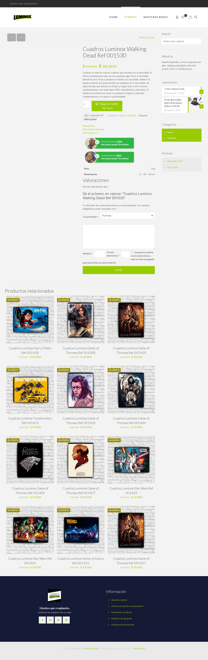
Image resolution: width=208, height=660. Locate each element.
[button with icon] (42, 620)
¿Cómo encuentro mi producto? (127, 606)
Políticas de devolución (123, 624)
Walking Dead (90, 119)
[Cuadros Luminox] (23, 17)
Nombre (87, 253)
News (170, 132)
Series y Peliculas (127, 115)
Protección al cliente (121, 612)
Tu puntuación (91, 216)
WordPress (139, 648)
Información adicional (93, 129)
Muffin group (91, 648)
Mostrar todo (147, 37)
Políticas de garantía (121, 618)
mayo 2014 (172, 167)
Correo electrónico (113, 254)
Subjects (171, 138)
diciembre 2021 (175, 161)
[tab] (119, 126)
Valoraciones (90, 132)
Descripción (89, 126)
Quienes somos (119, 600)
